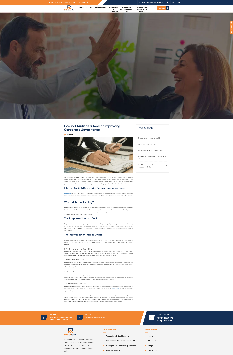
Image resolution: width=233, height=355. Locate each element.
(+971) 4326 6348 (164, 321)
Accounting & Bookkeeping (113, 9)
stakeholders (112, 295)
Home (81, 7)
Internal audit (67, 193)
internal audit (116, 289)
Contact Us (161, 8)
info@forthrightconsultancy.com (95, 317)
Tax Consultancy (100, 7)
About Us (88, 7)
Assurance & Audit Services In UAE (126, 9)
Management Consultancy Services (142, 9)
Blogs (150, 346)
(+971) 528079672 (164, 318)
